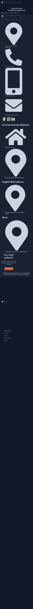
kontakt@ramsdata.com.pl (16, 10)
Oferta (6, 333)
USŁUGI (6, 335)
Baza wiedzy (7, 338)
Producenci (7, 330)
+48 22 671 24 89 (16, 8)
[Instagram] (9, 119)
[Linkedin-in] (13, 119)
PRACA (6, 340)
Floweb (27, 274)
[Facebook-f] (4, 119)
